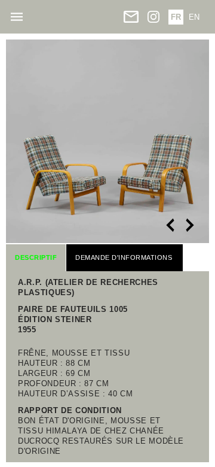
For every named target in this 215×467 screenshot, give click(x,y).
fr (176, 17)
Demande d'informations (123, 257)
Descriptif (36, 257)
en (194, 17)
